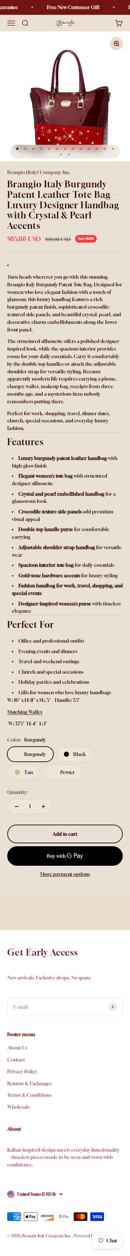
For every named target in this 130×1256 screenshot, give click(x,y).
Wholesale (18, 1107)
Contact (16, 1059)
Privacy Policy (22, 1071)
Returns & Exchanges (29, 1083)
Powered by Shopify (91, 1235)
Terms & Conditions (29, 1095)
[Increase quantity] (43, 806)
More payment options (65, 874)
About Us (17, 1048)
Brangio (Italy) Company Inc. (38, 172)
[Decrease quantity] (17, 806)
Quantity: (17, 792)
